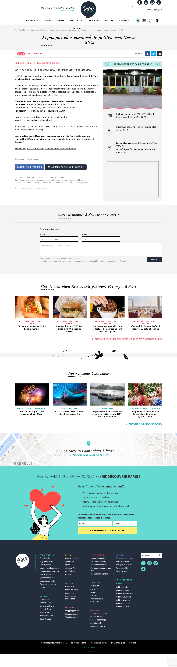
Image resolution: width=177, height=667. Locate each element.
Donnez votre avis (35, 53)
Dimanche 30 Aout (47, 606)
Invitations (32, 21)
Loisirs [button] (47, 21)
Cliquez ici (63, 177)
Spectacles (69, 561)
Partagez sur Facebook (29, 167)
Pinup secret (88, 651)
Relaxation (94, 586)
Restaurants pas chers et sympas (31, 322)
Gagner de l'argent (97, 616)
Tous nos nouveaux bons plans (145, 423)
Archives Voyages (123, 600)
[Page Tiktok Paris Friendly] (158, 2)
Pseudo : (43, 234)
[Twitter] (153, 54)
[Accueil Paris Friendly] (88, 8)
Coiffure (93, 595)
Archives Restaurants (124, 593)
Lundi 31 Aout (45, 609)
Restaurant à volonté (99, 564)
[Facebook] (147, 54)
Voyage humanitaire (124, 564)
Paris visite (107, 408)
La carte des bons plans (49, 568)
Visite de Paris (70, 568)
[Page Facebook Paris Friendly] (139, 2)
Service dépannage (98, 620)
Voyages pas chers (70, 408)
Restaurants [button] (76, 21)
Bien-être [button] (94, 21)
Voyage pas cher (122, 561)
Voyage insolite (122, 568)
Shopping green (71, 617)
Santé (92, 589)
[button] (138, 21)
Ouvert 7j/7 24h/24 (97, 626)
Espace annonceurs (48, 584)
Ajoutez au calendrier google (67, 167)
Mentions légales (118, 643)
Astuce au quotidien (98, 613)
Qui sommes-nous (47, 577)
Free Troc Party (46, 558)
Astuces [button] (77, 28)
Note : (84, 234)
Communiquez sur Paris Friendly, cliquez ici (31, 188)
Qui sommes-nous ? (99, 643)
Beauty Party (45, 564)
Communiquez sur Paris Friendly (54, 643)
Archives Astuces (123, 606)
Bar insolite (69, 586)
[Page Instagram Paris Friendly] (146, 2)
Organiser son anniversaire (70, 597)
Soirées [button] (60, 21)
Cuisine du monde (97, 558)
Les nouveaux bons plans (50, 571)
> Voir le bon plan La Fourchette (29, 148)
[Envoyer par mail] (159, 54)
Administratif (95, 623)
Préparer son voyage (124, 558)
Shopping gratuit (72, 610)
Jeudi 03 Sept (45, 619)
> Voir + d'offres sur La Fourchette (60, 148)
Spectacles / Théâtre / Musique (31, 408)
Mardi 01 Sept (45, 612)
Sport (67, 564)
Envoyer (154, 260)
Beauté (93, 592)
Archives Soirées (122, 590)
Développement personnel (97, 600)
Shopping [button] (124, 21)
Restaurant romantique (99, 574)
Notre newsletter (47, 574)
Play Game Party (46, 561)
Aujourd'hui (44, 599)
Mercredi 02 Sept (47, 615)
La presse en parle (47, 581)
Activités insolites (72, 558)
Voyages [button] (109, 21)
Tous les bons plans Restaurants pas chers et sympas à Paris (128, 338)
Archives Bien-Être (123, 597)
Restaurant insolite (98, 561)
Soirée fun (69, 593)
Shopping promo (71, 614)
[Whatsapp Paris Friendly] (152, 2)
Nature (68, 574)
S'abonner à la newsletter (107, 530)
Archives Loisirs (122, 587)
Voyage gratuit (122, 571)
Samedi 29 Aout (46, 602)
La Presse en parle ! (79, 643)
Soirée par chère (71, 589)
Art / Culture (70, 571)
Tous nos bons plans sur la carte (90, 454)
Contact (43, 587)
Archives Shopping (123, 603)
